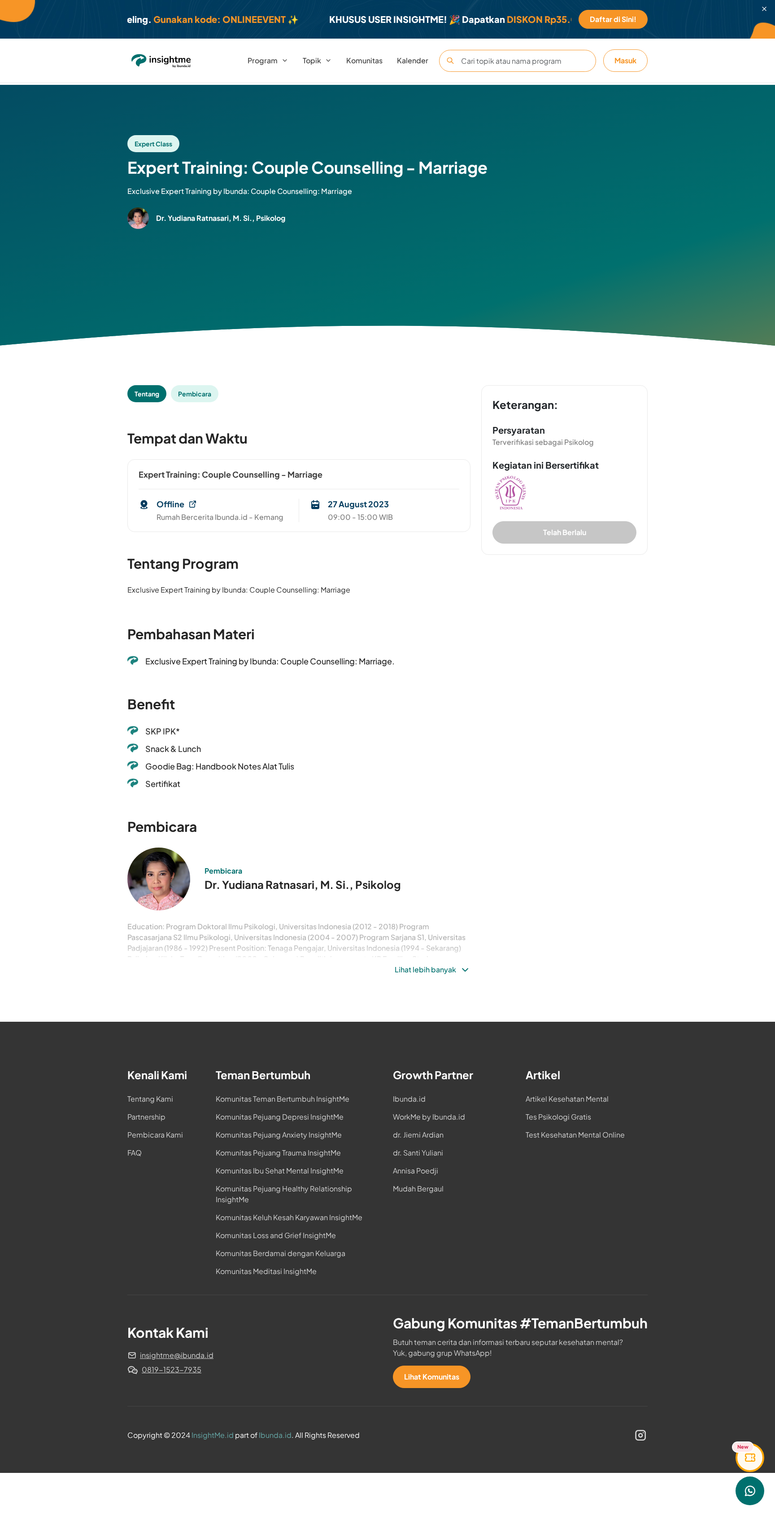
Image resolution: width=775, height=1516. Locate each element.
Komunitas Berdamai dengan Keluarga (280, 1253)
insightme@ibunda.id (176, 1355)
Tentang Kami (150, 1098)
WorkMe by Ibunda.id (429, 1116)
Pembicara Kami (155, 1134)
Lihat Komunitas (431, 1376)
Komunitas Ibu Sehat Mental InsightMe (280, 1170)
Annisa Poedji (415, 1170)
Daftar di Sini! (613, 19)
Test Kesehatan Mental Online (575, 1134)
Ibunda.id (409, 1098)
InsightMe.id (213, 1435)
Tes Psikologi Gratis (558, 1116)
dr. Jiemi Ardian (418, 1134)
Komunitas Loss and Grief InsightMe (276, 1235)
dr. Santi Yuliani (418, 1152)
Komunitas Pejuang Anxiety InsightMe (279, 1134)
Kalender (412, 60)
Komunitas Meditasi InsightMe (266, 1271)
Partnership (146, 1116)
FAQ (134, 1152)
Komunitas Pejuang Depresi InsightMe (280, 1116)
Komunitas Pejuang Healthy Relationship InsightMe (284, 1194)
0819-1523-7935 (171, 1369)
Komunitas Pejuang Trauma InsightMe (278, 1152)
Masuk (625, 60)
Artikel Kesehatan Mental (567, 1098)
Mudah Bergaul (418, 1188)
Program (263, 60)
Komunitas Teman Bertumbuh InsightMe (282, 1098)
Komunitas (364, 60)
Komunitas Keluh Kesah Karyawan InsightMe (289, 1217)
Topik (312, 60)
